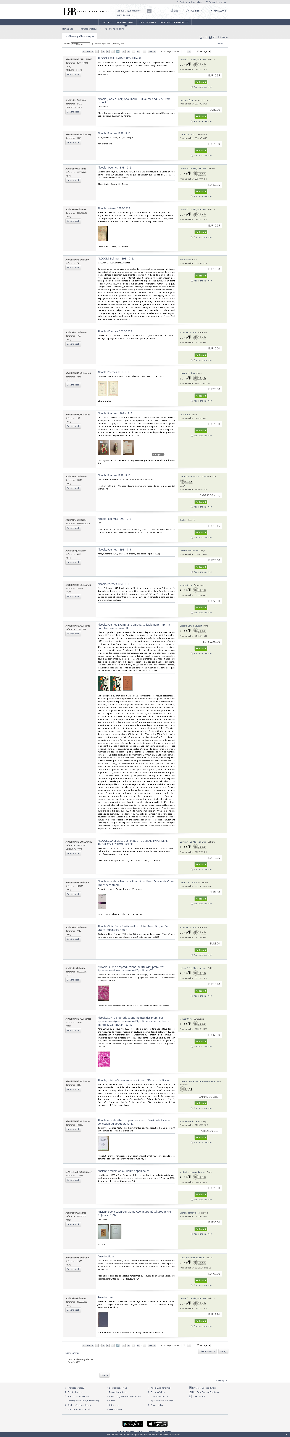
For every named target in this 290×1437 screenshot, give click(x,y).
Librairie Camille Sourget (191, 625)
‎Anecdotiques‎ (106, 1297)
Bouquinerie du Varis (189, 1121)
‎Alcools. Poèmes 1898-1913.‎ (114, 133)
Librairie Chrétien (187, 373)
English (120, 1431)
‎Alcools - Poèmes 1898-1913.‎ (115, 167)
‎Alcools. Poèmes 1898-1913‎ (114, 475)
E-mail (225, 37)
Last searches (72, 1352)
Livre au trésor (186, 100)
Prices (112, 1400)
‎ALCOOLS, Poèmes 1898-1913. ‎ (116, 258)
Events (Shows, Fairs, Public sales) (83, 1400)
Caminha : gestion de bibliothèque (125, 1396)
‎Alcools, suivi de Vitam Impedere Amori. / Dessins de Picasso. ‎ (135, 1080)
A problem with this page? (162, 1400)
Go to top (220, 1380)
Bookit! (183, 520)
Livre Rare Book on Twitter (204, 1387)
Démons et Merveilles (190, 1212)
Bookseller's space (217, 2)
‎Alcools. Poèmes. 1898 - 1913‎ (115, 413)
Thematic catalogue (88, 28)
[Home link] (85, 11)
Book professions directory (174, 22)
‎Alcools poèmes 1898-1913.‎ (114, 208)
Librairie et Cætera (188, 882)
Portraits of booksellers (78, 1396)
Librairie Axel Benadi (189, 550)
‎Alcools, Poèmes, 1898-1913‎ (114, 549)
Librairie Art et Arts (188, 134)
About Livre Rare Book (161, 1387)
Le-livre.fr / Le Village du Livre (193, 59)
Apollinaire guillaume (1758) (79, 36)
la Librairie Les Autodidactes (192, 1172)
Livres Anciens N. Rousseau (192, 1257)
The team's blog (157, 1392)
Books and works (125, 22)
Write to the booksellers (191, 2)
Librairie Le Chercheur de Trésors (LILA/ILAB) (200, 1081)
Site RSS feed (198, 1396)
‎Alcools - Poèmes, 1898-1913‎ (115, 331)
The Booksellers (147, 22)
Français (152, 1431)
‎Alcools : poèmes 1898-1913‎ (114, 519)
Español (130, 1431)
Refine (221, 43)
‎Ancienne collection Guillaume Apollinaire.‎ (124, 1171)
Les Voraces (185, 414)
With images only (102, 43)
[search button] (149, 11)
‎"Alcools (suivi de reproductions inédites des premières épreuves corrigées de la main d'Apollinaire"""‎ (131, 968)
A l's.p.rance (185, 259)
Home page (106, 22)
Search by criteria (124, 15)
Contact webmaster (159, 1396)
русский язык (164, 1431)
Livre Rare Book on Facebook (205, 1392)
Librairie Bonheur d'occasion (193, 476)
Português (141, 1431)
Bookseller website (118, 1392)
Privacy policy (156, 1405)
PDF (205, 37)
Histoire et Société (188, 332)
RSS (214, 37)
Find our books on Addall (78, 1409)
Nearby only (118, 43)
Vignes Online (186, 585)
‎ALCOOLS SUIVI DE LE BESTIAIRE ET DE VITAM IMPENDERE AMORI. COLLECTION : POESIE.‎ (133, 842)
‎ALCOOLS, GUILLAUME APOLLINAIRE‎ (120, 58)
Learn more (174, 1434)
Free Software (115, 1409)
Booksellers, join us (118, 1387)
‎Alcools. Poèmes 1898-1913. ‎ (115, 372)
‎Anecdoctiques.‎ (107, 1256)
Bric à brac (114, 1405)
